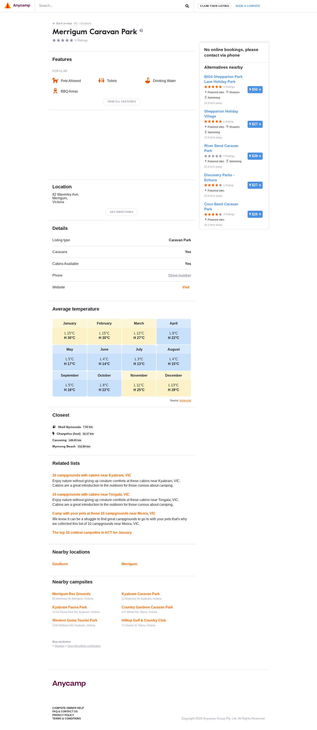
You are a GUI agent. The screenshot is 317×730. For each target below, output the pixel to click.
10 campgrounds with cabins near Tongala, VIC (90, 494)
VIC (76, 23)
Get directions (121, 211)
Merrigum (129, 564)
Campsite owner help (68, 708)
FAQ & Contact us (65, 711)
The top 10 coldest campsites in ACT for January (92, 532)
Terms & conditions (66, 718)
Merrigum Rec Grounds (71, 594)
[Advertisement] (121, 145)
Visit (185, 287)
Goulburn (85, 23)
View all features (122, 101)
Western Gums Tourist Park (74, 620)
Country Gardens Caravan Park (147, 607)
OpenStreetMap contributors (84, 646)
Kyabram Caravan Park (141, 594)
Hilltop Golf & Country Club (144, 620)
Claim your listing (214, 6)
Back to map (64, 23)
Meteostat (185, 400)
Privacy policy (63, 715)
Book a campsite (248, 6)
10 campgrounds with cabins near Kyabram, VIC (91, 475)
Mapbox (59, 646)
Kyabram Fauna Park (69, 607)
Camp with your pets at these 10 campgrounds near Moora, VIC (103, 513)
